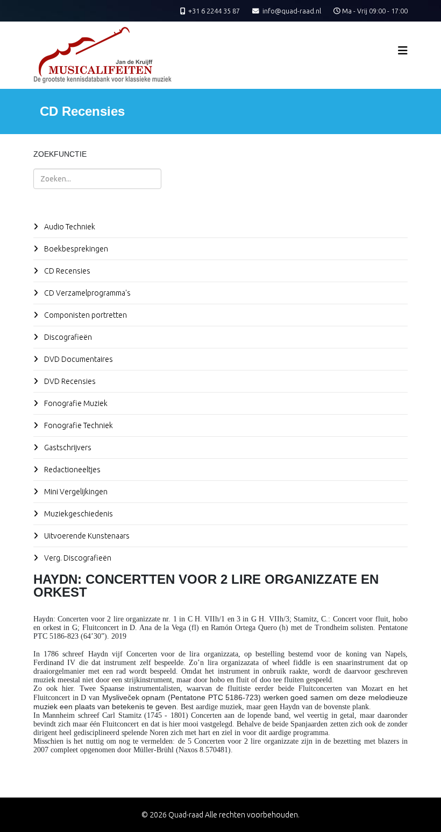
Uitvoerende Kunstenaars (86, 536)
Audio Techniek (68, 226)
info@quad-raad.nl (291, 11)
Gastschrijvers (66, 447)
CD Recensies (66, 271)
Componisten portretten (84, 315)
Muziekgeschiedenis (77, 513)
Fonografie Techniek (77, 425)
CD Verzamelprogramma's (86, 293)
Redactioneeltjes (71, 469)
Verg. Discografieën (76, 558)
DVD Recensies (69, 381)
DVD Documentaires (77, 359)
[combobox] (97, 179)
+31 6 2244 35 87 (214, 11)
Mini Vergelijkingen (75, 491)
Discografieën (67, 337)
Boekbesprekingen (75, 248)
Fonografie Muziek (75, 403)
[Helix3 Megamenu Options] (403, 50)
